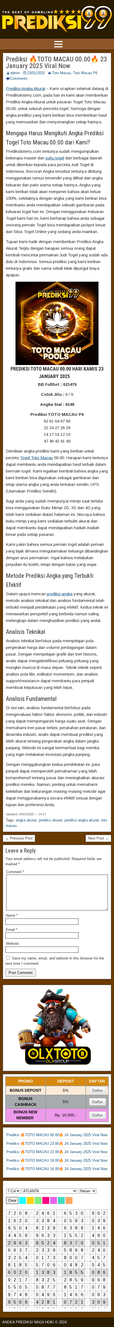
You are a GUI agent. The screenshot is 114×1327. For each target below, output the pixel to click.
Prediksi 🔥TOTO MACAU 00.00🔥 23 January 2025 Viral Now (56, 62)
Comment (15, 872)
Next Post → (98, 838)
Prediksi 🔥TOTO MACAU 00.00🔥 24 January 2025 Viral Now (56, 1135)
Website (12, 943)
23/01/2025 (36, 73)
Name (12, 915)
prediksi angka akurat (81, 820)
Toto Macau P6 (85, 73)
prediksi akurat (50, 820)
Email (11, 930)
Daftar (97, 1090)
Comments (19, 78)
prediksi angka (59, 593)
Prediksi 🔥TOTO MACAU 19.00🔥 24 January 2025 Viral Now (56, 1160)
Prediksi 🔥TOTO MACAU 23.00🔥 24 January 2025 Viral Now (56, 1143)
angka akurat (26, 820)
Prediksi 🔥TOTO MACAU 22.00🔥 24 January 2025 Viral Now (56, 1152)
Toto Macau (61, 73)
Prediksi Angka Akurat (25, 88)
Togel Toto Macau (36, 457)
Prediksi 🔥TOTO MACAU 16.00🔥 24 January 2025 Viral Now (56, 1169)
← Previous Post (19, 838)
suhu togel (54, 158)
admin (15, 73)
